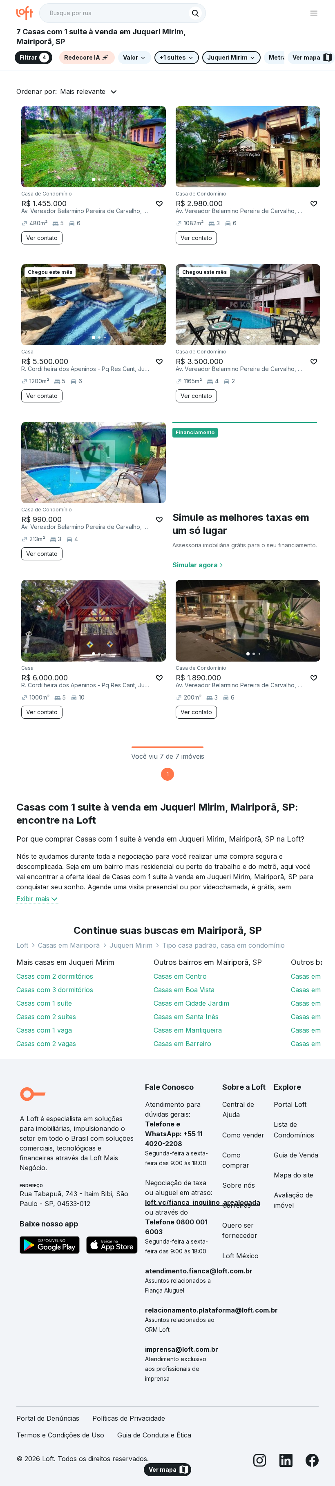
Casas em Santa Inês (186, 1017)
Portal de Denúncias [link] (47, 1418)
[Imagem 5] (116, 179)
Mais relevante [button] (82, 91)
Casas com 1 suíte (44, 1003)
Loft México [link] (240, 1256)
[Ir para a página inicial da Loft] (27, 13)
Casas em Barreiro (182, 1044)
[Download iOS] (112, 1246)
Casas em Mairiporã (69, 945)
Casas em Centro (180, 976)
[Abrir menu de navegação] (314, 13)
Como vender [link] (243, 1135)
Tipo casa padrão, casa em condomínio (223, 945)
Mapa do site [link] (293, 1175)
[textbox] (122, 13)
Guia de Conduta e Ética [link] (154, 1435)
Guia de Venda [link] (296, 1155)
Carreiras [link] (236, 1205)
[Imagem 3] (105, 179)
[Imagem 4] (111, 179)
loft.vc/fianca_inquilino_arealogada (202, 1202)
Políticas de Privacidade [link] (128, 1418)
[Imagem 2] (99, 179)
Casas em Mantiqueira (188, 1030)
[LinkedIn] (286, 1462)
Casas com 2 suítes (46, 1017)
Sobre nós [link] (238, 1185)
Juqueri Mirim (130, 945)
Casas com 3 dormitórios (54, 990)
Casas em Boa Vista (184, 990)
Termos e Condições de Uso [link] (60, 1435)
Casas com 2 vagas (46, 1044)
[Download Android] (50, 1246)
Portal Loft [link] (290, 1104)
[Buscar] (195, 13)
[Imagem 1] (93, 179)
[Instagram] (259, 1462)
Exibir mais (32, 899)
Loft (22, 945)
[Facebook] (312, 1462)
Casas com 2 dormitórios (54, 976)
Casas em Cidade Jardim (191, 1003)
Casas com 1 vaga (44, 1030)
